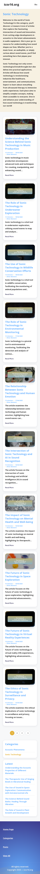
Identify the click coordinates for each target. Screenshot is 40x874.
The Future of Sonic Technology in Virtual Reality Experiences (18, 634)
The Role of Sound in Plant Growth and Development (17, 811)
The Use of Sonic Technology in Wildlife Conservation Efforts (19, 267)
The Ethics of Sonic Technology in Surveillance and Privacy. (17, 693)
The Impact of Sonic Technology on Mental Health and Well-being (19, 518)
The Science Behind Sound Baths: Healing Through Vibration (17, 801)
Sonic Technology (13, 754)
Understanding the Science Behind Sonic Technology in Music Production (18, 143)
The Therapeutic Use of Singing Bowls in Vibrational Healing (19, 780)
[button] (28, 733)
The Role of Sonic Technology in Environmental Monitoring (16, 327)
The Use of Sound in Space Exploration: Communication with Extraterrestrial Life (18, 790)
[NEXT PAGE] (28, 733)
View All (6, 856)
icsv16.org (11, 4)
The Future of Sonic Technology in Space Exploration (17, 576)
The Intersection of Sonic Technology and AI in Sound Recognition (18, 456)
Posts (5, 847)
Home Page (8, 829)
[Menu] (35, 4)
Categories (8, 838)
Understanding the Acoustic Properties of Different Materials (18, 770)
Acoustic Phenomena (14, 749)
